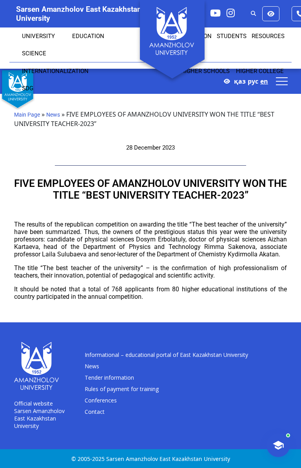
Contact (95, 411)
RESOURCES (268, 36)
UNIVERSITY (38, 36)
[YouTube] (215, 12)
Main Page (27, 115)
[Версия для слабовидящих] (270, 13)
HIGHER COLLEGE (260, 71)
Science (34, 53)
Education (88, 36)
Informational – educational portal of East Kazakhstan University (166, 354)
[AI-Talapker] (278, 445)
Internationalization (55, 71)
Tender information (109, 377)
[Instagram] (231, 12)
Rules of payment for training (122, 389)
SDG (27, 88)
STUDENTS (232, 36)
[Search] (253, 13)
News (53, 115)
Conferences (101, 400)
